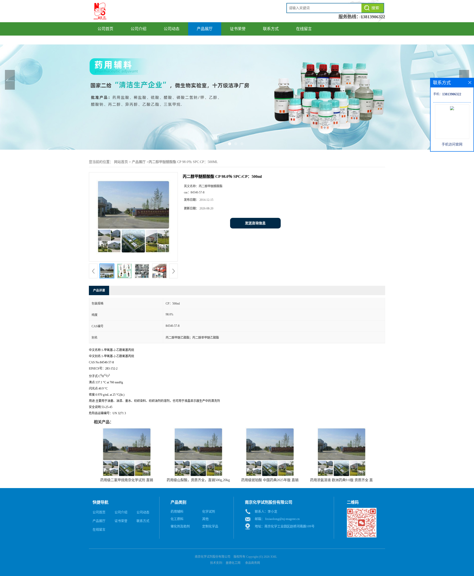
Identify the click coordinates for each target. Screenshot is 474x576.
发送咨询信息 (255, 223)
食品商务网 (252, 563)
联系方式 (271, 29)
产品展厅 (205, 29)
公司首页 (105, 29)
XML (273, 556)
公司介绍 (138, 29)
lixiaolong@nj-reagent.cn (282, 519)
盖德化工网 (233, 563)
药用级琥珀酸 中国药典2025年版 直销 (269, 480)
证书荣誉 (238, 29)
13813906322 (373, 16)
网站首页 (121, 162)
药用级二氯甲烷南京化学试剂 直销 (126, 480)
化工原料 (177, 519)
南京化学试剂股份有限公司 (212, 556)
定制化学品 (210, 526)
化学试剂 (208, 511)
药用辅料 (177, 511)
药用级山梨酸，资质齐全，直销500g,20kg (198, 480)
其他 (205, 519)
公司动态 (171, 29)
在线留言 (304, 29)
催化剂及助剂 (180, 526)
